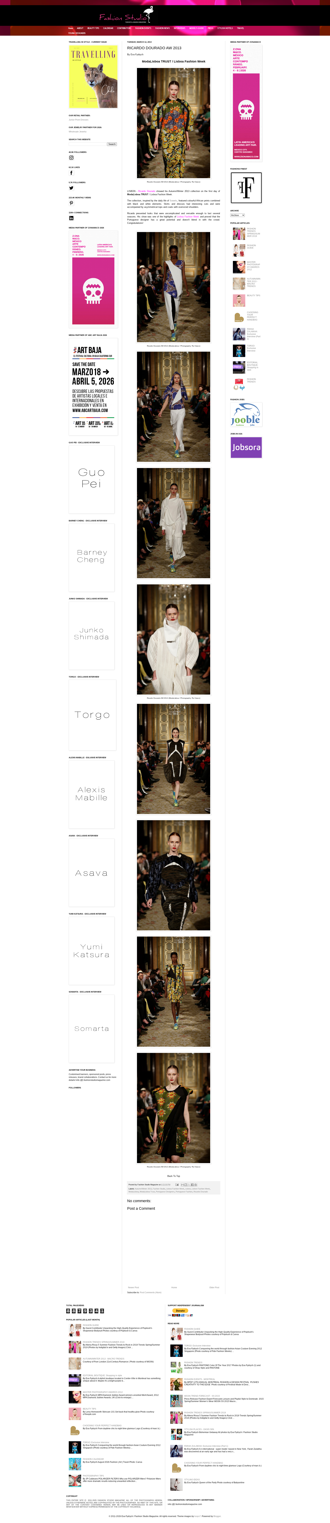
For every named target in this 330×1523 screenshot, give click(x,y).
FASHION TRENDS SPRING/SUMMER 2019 (253, 232)
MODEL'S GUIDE (196, 28)
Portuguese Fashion (184, 1192)
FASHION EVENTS (143, 28)
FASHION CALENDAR (93, 1459)
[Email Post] (177, 1185)
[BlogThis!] (186, 1184)
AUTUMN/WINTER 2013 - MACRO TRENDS (253, 282)
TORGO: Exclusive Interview (251, 348)
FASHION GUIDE (251, 246)
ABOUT (80, 28)
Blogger (217, 1516)
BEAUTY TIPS (93, 28)
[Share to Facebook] (192, 1184)
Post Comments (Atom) (150, 1292)
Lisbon (188, 1189)
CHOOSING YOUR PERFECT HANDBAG (252, 316)
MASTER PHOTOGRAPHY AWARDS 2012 (253, 266)
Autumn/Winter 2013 (143, 1189)
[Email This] (182, 1184)
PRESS (210, 28)
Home (70, 28)
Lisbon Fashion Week (201, 1189)
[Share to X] (189, 1184)
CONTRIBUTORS (124, 28)
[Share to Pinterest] (195, 1184)
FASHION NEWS (162, 28)
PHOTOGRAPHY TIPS (93, 1476)
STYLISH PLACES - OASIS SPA (199, 1429)
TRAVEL (240, 28)
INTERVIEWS (179, 28)
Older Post (214, 1287)
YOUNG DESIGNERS (77, 33)
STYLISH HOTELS (225, 28)
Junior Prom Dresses (78, 120)
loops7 (197, 1516)
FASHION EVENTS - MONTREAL (199, 1379)
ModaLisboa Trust (147, 1192)
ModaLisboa (134, 1192)
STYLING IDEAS (192, 1479)
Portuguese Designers (165, 1192)
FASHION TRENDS (251, 380)
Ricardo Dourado (201, 1192)
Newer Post (133, 1287)
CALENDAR (108, 28)
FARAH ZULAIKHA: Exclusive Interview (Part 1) (253, 334)
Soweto (173, 200)
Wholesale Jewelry (77, 131)
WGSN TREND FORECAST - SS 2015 (202, 1396)
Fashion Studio (159, 1189)
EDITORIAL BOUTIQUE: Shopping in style (252, 366)
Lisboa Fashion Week (175, 1189)
